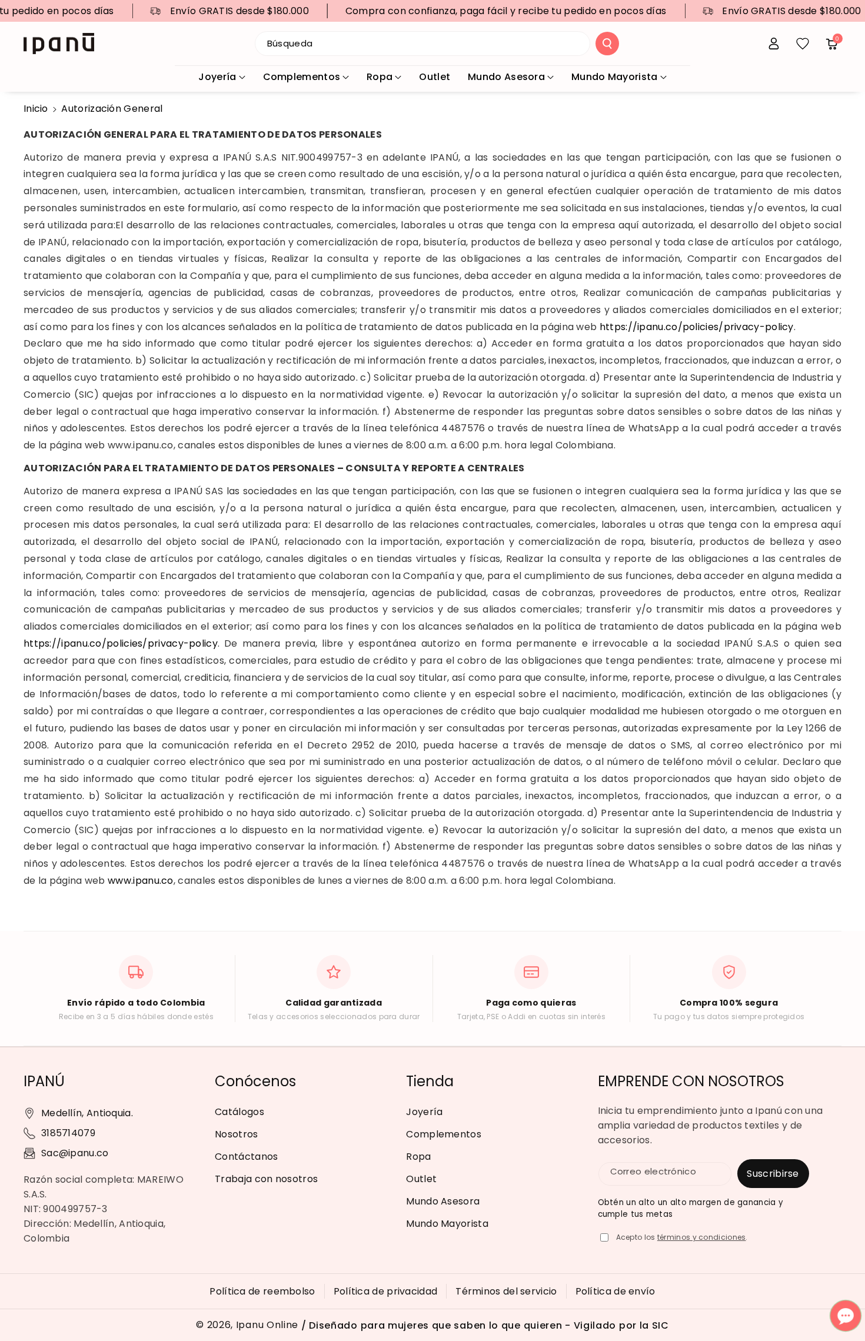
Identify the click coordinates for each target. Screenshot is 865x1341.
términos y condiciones (701, 1237)
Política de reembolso (262, 1291)
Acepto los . (682, 1237)
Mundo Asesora (506, 77)
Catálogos (239, 1112)
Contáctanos (246, 1156)
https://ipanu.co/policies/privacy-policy (697, 327)
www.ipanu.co (141, 880)
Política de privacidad (386, 1291)
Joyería (217, 77)
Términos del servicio (506, 1291)
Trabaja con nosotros (266, 1179)
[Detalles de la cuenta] (774, 44)
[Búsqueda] (607, 43)
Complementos (302, 77)
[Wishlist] (803, 43)
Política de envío (615, 1291)
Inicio (36, 108)
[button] (831, 44)
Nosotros (236, 1134)
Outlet (421, 1179)
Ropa (379, 77)
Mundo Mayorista (614, 77)
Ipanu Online (267, 1325)
